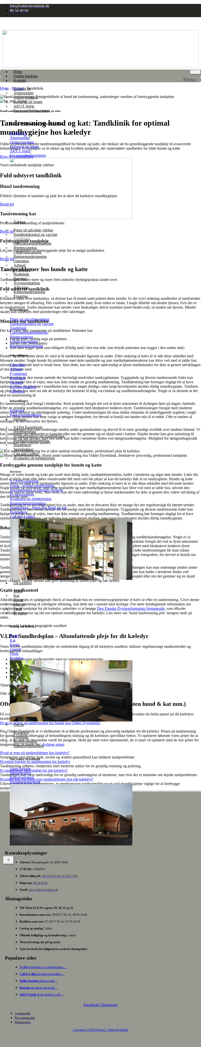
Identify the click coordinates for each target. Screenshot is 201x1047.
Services (19, 419)
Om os (18, 724)
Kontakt (19, 80)
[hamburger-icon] (195, 72)
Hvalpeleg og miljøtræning (34, 458)
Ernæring (20, 296)
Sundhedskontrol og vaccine (35, 234)
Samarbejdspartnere (28, 746)
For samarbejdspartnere (31, 110)
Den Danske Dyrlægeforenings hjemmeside (131, 608)
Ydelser (19, 222)
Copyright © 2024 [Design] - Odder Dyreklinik (100, 1030)
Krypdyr (20, 613)
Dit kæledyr (22, 583)
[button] (192, 79)
